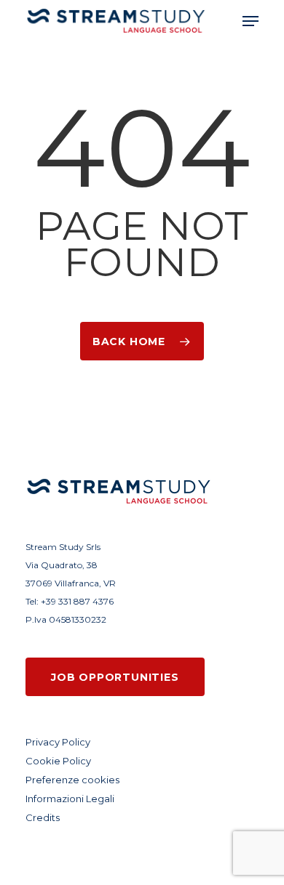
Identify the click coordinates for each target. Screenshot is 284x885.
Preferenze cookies (72, 779)
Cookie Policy (58, 761)
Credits (42, 817)
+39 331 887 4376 (77, 601)
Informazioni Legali (69, 798)
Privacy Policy (57, 742)
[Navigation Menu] (250, 21)
